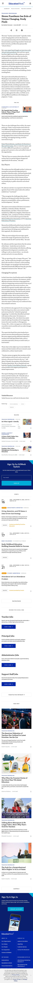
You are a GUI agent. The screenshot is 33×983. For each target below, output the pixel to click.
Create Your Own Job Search (15, 694)
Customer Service (22, 947)
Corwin (22, 590)
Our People (5, 947)
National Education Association (11, 219)
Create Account (16, 909)
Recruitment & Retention (15, 507)
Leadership (7, 8)
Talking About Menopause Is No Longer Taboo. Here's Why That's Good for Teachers (14, 825)
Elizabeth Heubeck (7, 836)
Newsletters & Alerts (7, 963)
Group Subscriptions (7, 965)
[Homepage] (16, 3)
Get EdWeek (5, 957)
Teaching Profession (9, 13)
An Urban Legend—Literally (10, 421)
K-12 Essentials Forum (19, 541)
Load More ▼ (16, 888)
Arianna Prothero (6, 791)
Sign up (16, 483)
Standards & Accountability (10, 107)
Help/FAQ (20, 944)
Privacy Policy (16, 974)
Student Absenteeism (13, 573)
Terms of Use (17, 979)
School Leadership (14, 404)
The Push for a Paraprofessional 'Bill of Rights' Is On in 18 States (14, 868)
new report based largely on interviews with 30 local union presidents (16, 51)
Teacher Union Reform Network (16, 365)
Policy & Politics (15, 8)
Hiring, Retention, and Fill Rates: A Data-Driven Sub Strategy (14, 512)
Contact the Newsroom (23, 949)
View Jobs (8, 626)
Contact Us (21, 938)
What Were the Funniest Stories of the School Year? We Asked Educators (14, 780)
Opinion (4, 108)
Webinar (26, 507)
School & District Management (7, 433)
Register (5, 525)
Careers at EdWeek (6, 952)
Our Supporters (6, 949)
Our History (4, 944)
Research (12, 407)
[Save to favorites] (16, 30)
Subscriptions (5, 960)
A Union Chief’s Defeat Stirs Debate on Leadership (10, 437)
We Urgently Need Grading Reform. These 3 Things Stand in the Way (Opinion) (11, 112)
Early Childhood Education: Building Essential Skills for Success (15, 545)
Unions (22, 404)
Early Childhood (7, 541)
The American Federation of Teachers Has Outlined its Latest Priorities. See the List (14, 735)
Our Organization (6, 941)
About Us (4, 938)
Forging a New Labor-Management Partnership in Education (10, 450)
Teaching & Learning (26, 8)
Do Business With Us (24, 957)
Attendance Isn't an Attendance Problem (13, 578)
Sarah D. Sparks (6, 746)
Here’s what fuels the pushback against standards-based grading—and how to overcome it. (15, 117)
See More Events (16, 601)
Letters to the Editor (23, 941)
